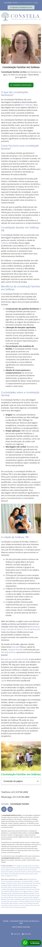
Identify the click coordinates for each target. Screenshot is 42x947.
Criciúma (4, 895)
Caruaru (14, 883)
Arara (3, 629)
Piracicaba (30, 895)
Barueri (20, 893)
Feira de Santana (12, 901)
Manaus (26, 893)
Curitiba (3, 889)
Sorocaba (27, 885)
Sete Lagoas (10, 889)
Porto (31, 899)
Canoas (28, 889)
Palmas (11, 905)
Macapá (32, 893)
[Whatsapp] (4, 809)
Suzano (32, 901)
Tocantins (15, 876)
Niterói (12, 903)
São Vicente (9, 907)
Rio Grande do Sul (6, 874)
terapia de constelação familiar (16, 659)
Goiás (27, 868)
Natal (25, 895)
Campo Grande (28, 897)
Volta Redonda (31, 879)
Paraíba (34, 870)
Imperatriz (17, 881)
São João (4, 652)
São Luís (17, 905)
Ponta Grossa (17, 887)
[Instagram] (10, 809)
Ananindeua (36, 883)
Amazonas (31, 866)
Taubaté (36, 891)
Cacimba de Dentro (15, 629)
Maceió (28, 905)
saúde (3, 680)
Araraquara (9, 881)
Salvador (36, 897)
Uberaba (15, 893)
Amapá (25, 866)
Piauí (16, 872)
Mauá (10, 885)
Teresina (21, 901)
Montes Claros (13, 897)
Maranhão (32, 868)
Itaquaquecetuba (6, 893)
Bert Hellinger (27, 105)
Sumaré (8, 883)
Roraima (22, 874)
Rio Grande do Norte (34, 872)
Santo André (5, 903)
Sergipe (7, 876)
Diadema (18, 889)
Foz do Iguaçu (24, 891)
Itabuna (24, 907)
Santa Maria (5, 905)
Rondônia (16, 874)
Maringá (33, 887)
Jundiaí (27, 901)
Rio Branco (37, 899)
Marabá (3, 899)
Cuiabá (36, 881)
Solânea (4, 243)
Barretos (34, 905)
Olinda (30, 903)
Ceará (3, 868)
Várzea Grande (22, 883)
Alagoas (19, 866)
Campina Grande (15, 649)
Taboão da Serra (18, 885)
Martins (27, 245)
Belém (31, 881)
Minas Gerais (23, 870)
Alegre (3, 883)
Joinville (29, 883)
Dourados (35, 903)
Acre (14, 866)
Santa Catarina (30, 874)
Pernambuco (10, 872)
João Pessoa (25, 899)
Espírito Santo (20, 868)
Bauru (17, 891)
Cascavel (4, 901)
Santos (10, 887)
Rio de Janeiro (23, 872)
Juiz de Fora (4, 897)
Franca (3, 881)
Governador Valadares (14, 899)
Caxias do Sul (23, 903)
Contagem (4, 885)
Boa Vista (4, 887)
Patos (13, 652)
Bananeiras (34, 626)
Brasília (12, 891)
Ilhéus (16, 903)
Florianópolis (5, 891)
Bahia (37, 866)
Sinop (37, 893)
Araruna (36, 629)
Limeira (22, 905)
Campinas (17, 907)
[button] (38, 781)
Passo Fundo (35, 889)
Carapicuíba (25, 881)
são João (15, 647)
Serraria (27, 629)
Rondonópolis (26, 887)
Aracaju (37, 895)
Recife (23, 889)
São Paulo (10, 895)
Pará (29, 870)
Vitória (31, 891)
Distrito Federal (10, 868)
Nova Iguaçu (34, 885)
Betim (20, 897)
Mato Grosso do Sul (12, 870)
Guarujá (37, 901)
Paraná (3, 872)
